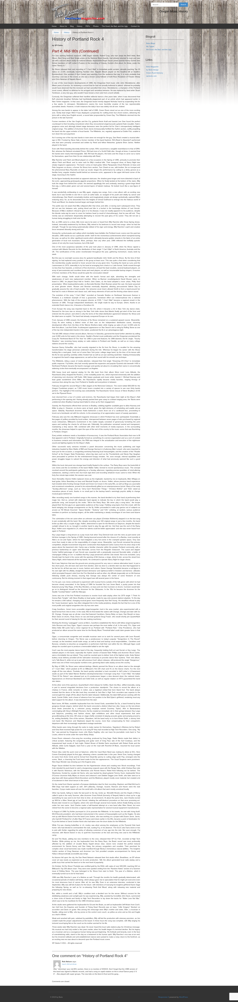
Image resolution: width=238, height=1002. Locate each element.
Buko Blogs (150, 43)
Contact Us (135, 26)
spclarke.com (151, 76)
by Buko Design (152, 70)
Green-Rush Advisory (154, 73)
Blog (72, 26)
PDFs (88, 26)
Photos (96, 26)
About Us (63, 26)
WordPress (183, 997)
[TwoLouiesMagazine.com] (78, 12)
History (79, 26)
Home (54, 26)
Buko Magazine (152, 67)
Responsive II (163, 997)
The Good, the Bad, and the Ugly (115, 26)
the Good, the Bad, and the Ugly (159, 50)
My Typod (150, 46)
